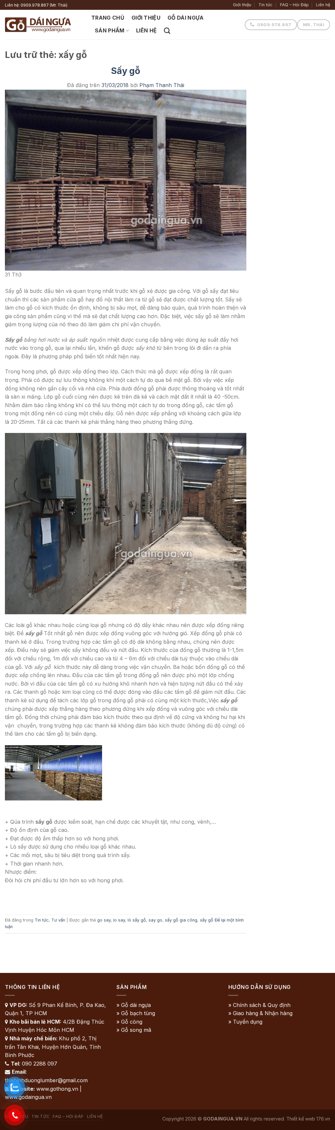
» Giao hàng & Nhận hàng (260, 1013)
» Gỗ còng (129, 1021)
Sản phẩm (110, 30)
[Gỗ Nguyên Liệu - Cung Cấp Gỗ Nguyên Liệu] (43, 24)
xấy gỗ (206, 920)
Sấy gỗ (125, 70)
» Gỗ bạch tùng (135, 1013)
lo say (119, 920)
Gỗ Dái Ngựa (186, 17)
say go (155, 920)
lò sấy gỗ (137, 920)
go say (104, 920)
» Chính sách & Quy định (259, 1005)
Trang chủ (107, 17)
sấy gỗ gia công (181, 920)
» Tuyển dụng (245, 1021)
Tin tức (265, 4)
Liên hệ (323, 4)
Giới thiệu (242, 4)
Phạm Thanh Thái (161, 85)
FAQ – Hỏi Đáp (294, 4)
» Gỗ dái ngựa (133, 1005)
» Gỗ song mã (133, 1030)
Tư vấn (58, 920)
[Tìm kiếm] (167, 31)
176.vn (323, 1118)
